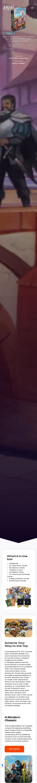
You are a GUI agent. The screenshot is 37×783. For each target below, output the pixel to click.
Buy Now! (14, 749)
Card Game (14, 58)
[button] (32, 8)
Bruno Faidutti (18, 63)
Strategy (24, 58)
